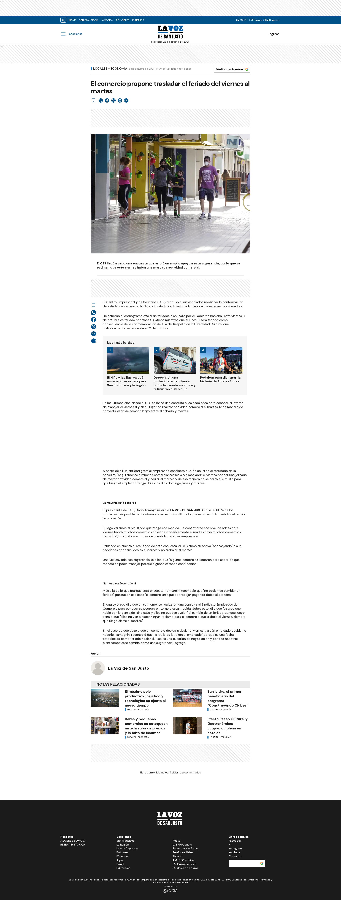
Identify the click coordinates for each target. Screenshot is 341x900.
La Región (107, 20)
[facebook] (107, 100)
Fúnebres (138, 20)
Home (72, 20)
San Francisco (88, 20)
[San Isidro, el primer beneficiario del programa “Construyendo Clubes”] (187, 698)
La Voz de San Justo (128, 668)
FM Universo (272, 20)
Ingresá (274, 34)
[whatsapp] (101, 100)
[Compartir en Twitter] (113, 100)
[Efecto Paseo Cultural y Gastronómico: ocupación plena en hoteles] (187, 725)
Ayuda (185, 882)
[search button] (63, 20)
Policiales (122, 20)
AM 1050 (241, 20)
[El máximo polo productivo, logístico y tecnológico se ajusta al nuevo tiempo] (105, 698)
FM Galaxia (255, 20)
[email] (120, 100)
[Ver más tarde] (93, 100)
